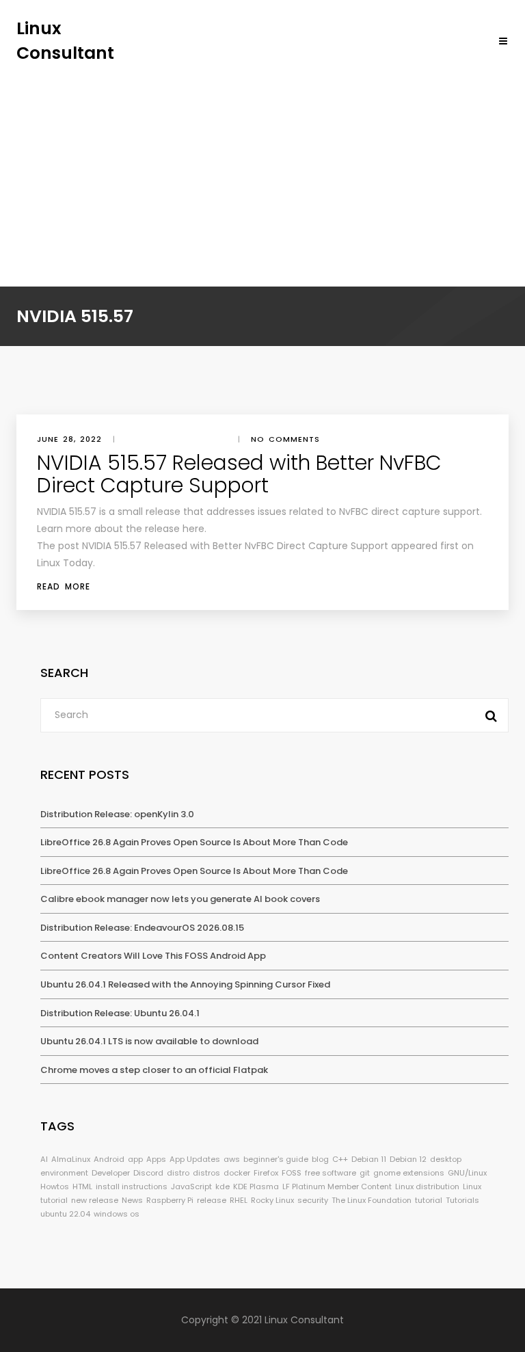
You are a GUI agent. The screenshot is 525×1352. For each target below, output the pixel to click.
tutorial (428, 1200)
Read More (63, 586)
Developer (111, 1172)
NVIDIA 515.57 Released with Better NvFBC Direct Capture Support (239, 474)
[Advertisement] (262, 167)
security (312, 1200)
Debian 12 (408, 1159)
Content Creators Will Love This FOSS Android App (153, 955)
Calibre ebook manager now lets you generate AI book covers (180, 898)
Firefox (266, 1172)
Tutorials (462, 1200)
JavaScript (191, 1186)
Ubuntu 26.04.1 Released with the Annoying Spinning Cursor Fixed (185, 984)
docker (237, 1172)
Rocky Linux (272, 1200)
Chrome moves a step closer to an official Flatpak (154, 1069)
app (135, 1159)
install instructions (131, 1186)
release (211, 1200)
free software (330, 1172)
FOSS (291, 1172)
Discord (148, 1172)
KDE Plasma (256, 1186)
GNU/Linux (467, 1172)
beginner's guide (275, 1159)
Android (109, 1159)
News (132, 1200)
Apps (156, 1159)
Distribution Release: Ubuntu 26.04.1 (120, 1013)
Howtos (54, 1186)
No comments (285, 439)
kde (222, 1186)
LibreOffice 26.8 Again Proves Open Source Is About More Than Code (194, 842)
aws (232, 1159)
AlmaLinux (70, 1159)
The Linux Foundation (372, 1200)
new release (94, 1200)
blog (320, 1159)
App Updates (195, 1159)
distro (178, 1172)
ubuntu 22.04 (65, 1213)
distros (206, 1172)
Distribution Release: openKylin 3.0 (117, 814)
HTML (82, 1186)
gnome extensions (408, 1172)
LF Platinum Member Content (337, 1186)
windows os (116, 1213)
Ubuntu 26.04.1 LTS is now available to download (149, 1041)
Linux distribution (427, 1186)
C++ (340, 1159)
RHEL (238, 1200)
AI (44, 1159)
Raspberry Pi (169, 1200)
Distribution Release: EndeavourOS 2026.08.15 (142, 927)
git (365, 1172)
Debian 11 (368, 1159)
